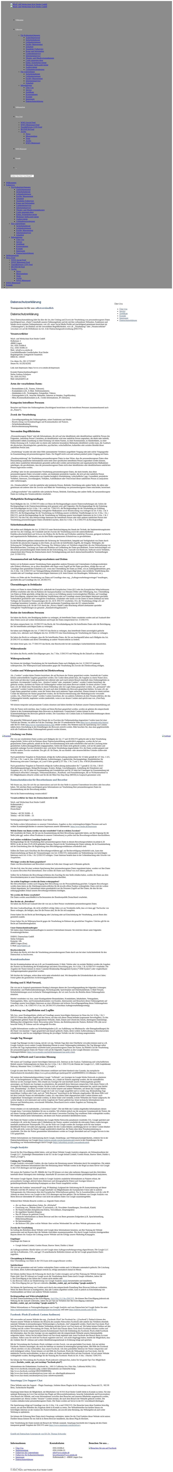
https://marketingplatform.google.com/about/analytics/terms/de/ (36, 1310)
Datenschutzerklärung (34, 101)
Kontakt (29, 97)
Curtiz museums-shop (34, 60)
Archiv (23, 132)
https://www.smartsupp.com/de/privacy (64, 1425)
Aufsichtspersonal (33, 38)
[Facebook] (20, 2)
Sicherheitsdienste (33, 40)
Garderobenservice (33, 53)
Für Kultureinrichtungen (30, 35)
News (28, 134)
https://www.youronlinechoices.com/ (40, 725)
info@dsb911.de (23, 946)
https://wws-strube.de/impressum (84, 826)
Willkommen (19, 20)
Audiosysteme (31, 67)
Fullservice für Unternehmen (27, 1453)
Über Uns (30, 88)
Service (29, 90)
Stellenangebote (20, 107)
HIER (65, 1281)
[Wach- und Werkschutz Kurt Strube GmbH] (29, 5)
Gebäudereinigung (33, 42)
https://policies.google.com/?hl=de (82, 1310)
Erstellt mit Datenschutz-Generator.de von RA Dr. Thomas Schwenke (38, 1434)
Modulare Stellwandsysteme (37, 65)
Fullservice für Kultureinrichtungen (30, 1455)
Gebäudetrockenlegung (35, 69)
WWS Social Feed (28, 122)
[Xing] (17, 2)
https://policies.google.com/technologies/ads (56, 1140)
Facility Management (34, 44)
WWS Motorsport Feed (30, 125)
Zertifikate (30, 92)
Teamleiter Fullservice (34, 49)
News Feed (19, 117)
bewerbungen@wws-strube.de (65, 1455)
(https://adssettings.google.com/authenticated (70, 1142)
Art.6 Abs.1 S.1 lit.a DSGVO (62, 1298)
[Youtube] (14, 2)
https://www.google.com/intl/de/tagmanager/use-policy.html (51, 1052)
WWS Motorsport (33, 143)
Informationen (26, 85)
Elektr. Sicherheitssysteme (36, 63)
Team (28, 138)
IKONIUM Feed (27, 129)
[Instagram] (12, 2)
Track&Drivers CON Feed (31, 127)
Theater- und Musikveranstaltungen (40, 58)
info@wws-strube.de (61, 1453)
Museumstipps (31, 136)
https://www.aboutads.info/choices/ (94, 722)
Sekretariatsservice (33, 56)
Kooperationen (32, 94)
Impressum (30, 99)
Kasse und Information (35, 51)
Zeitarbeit (29, 47)
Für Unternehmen (28, 72)
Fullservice (19, 29)
